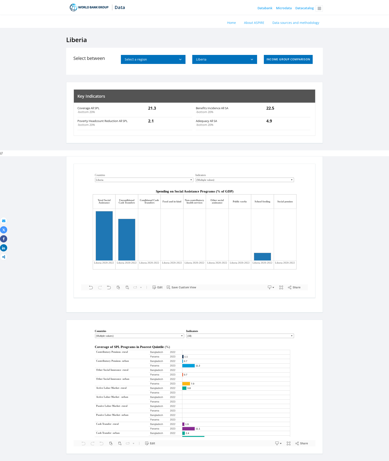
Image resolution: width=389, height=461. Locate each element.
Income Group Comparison (288, 59)
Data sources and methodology (295, 22)
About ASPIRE (254, 22)
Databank (265, 8)
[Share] (3, 239)
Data (120, 7)
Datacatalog (304, 8)
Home (231, 22)
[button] (319, 8)
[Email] (3, 220)
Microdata (284, 8)
